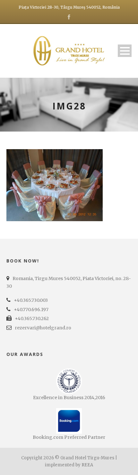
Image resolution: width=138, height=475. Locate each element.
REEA (87, 465)
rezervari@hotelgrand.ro (43, 328)
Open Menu (125, 50)
